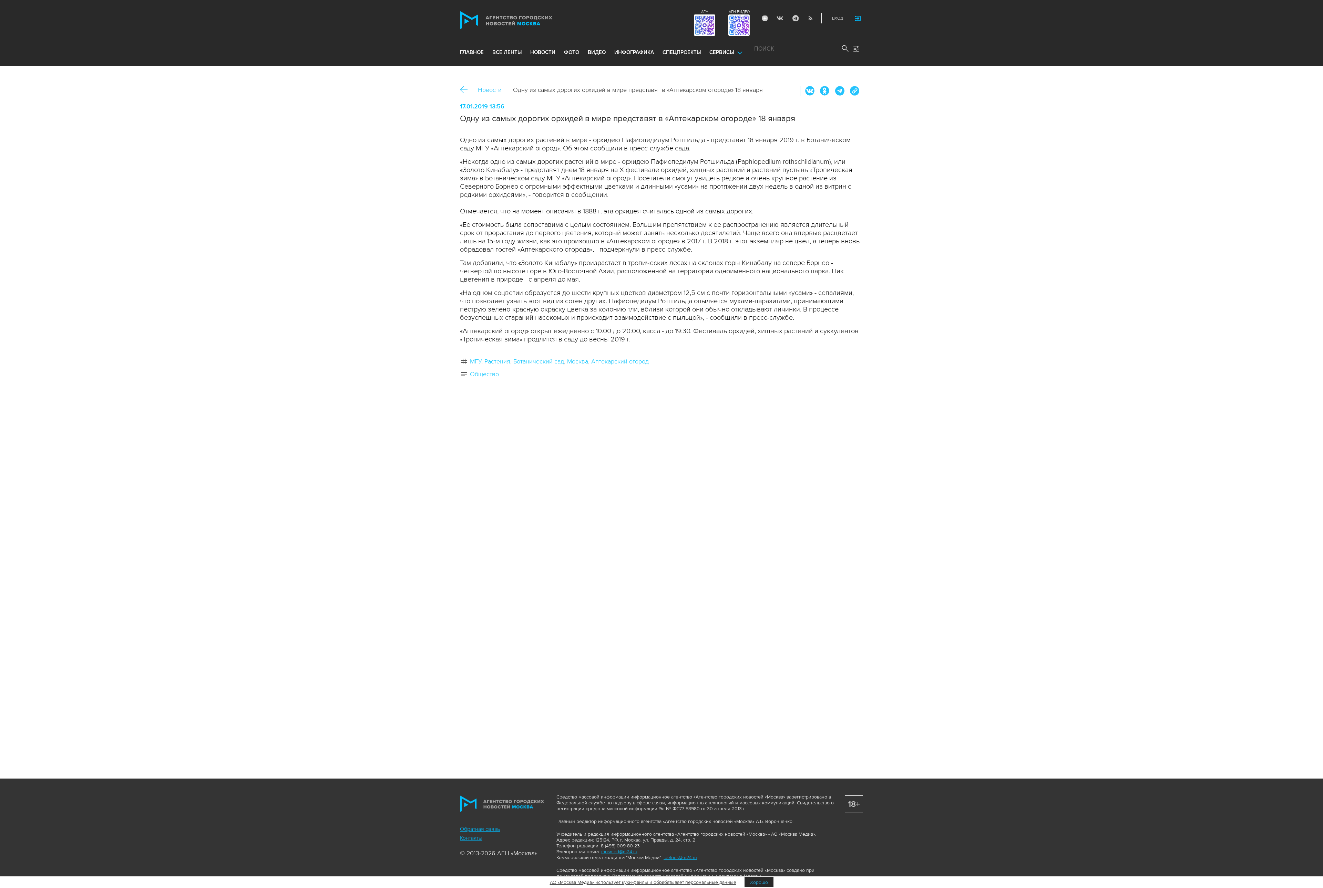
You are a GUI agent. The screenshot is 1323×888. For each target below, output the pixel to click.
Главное (472, 52)
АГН (704, 12)
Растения (497, 361)
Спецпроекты (682, 52)
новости (542, 52)
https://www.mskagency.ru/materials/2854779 (854, 91)
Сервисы (721, 52)
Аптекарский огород (620, 361)
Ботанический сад (538, 361)
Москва (577, 361)
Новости (490, 90)
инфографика (634, 52)
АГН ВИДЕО (739, 12)
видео (597, 52)
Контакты (471, 838)
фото (571, 52)
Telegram (795, 18)
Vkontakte (780, 18)
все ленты (507, 52)
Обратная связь (480, 829)
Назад (466, 90)
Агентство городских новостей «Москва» (519, 20)
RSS (810, 18)
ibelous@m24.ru (680, 857)
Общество (484, 374)
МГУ (475, 361)
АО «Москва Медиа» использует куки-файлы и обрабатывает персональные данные (643, 882)
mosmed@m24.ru (619, 852)
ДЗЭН (765, 18)
